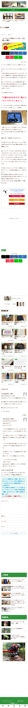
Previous (1, 18)
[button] (25, 392)
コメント (4, 501)
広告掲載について (14, 703)
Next (27, 18)
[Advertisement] (14, 233)
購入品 (4, 250)
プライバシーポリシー (7, 701)
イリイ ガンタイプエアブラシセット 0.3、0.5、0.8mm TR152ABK (17, 190)
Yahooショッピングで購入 (17, 196)
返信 (25, 415)
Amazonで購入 (17, 199)
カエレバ (19, 191)
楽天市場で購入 (17, 203)
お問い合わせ (20, 701)
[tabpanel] (8, 18)
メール (3, 521)
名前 (3, 516)
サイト (3, 526)
